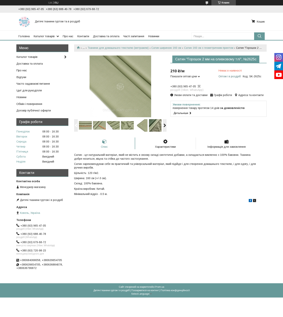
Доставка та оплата (106, 36)
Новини (21, 97)
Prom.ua (159, 287)
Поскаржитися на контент (145, 290)
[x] (254, 201)
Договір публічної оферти (33, 110)
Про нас (68, 36)
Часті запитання (133, 36)
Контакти (83, 36)
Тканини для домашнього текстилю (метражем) (118, 47)
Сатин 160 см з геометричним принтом (208, 47)
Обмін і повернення (29, 103)
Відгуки (21, 77)
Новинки (153, 36)
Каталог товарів (44, 36)
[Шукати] (259, 36)
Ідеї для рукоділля (29, 90)
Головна (24, 36)
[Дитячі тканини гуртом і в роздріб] (24, 21)
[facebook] (250, 201)
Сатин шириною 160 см (166, 47)
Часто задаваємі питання (33, 83)
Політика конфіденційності (175, 290)
